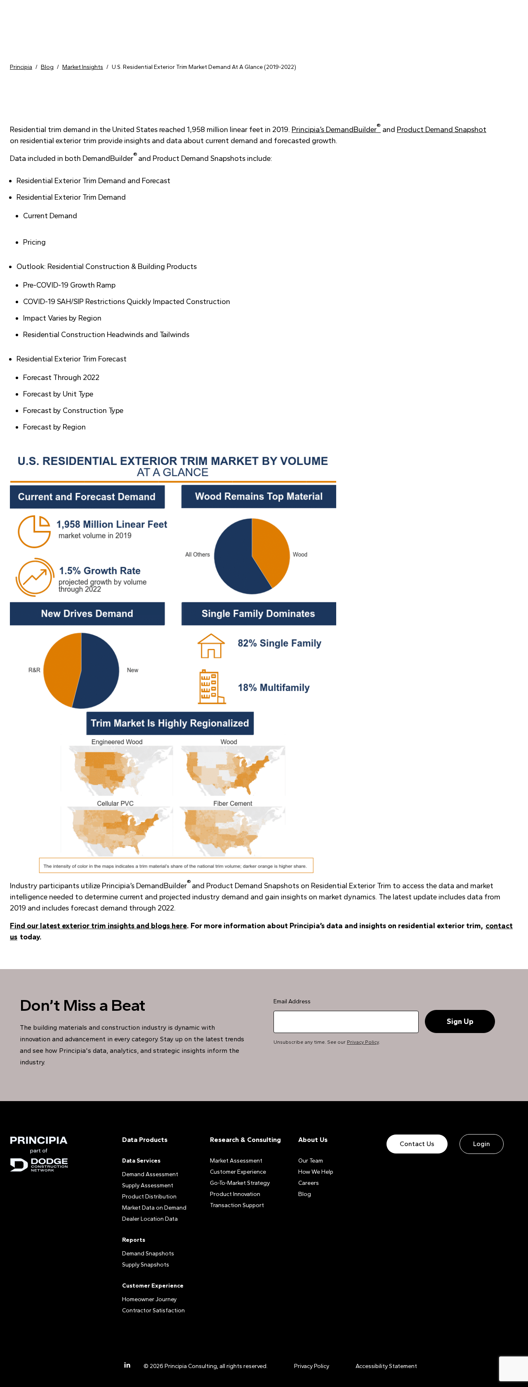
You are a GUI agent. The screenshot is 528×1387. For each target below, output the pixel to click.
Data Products (144, 1140)
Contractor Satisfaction (153, 1310)
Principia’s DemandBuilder (336, 129)
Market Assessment (236, 1160)
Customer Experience (238, 1171)
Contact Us (417, 1144)
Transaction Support (237, 1205)
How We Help (315, 1171)
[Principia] (39, 1154)
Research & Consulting (245, 1140)
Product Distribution (149, 1196)
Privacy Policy (363, 1042)
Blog (304, 1194)
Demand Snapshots (148, 1253)
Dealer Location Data (150, 1218)
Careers (308, 1182)
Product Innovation (235, 1194)
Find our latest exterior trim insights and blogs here (98, 925)
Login (481, 1144)
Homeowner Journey (149, 1299)
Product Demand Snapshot (441, 129)
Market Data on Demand (154, 1207)
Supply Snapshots (145, 1264)
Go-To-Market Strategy (240, 1182)
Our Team (310, 1160)
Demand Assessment (150, 1174)
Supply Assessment (147, 1185)
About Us (313, 1140)
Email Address (292, 1001)
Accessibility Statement (386, 1366)
